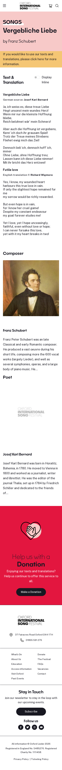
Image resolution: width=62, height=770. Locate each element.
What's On (16, 654)
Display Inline (47, 80)
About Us (16, 659)
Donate (41, 654)
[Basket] (51, 5)
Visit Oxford (17, 673)
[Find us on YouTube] (41, 727)
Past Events (17, 678)
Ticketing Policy (39, 759)
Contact (42, 673)
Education (16, 664)
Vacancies (43, 669)
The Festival (44, 659)
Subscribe (31, 711)
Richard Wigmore (42, 174)
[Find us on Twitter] (27, 727)
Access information (21, 669)
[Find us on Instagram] (34, 727)
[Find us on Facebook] (20, 727)
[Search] (57, 6)
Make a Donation (31, 592)
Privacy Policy (21, 759)
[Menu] (4, 6)
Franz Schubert (22, 41)
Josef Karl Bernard (36, 99)
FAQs (40, 664)
